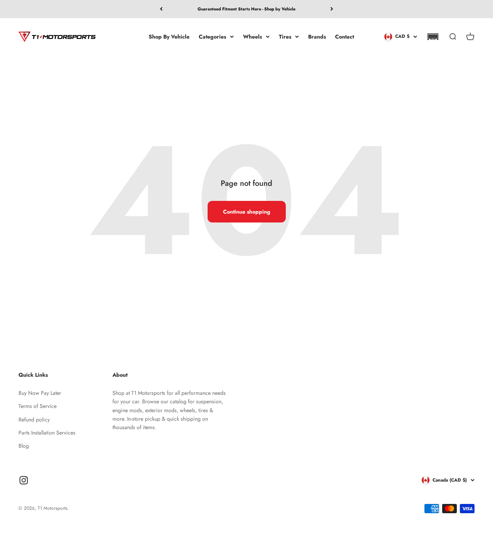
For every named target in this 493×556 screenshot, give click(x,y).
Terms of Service (37, 406)
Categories (212, 36)
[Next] (331, 9)
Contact (344, 36)
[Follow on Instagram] (23, 480)
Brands (317, 36)
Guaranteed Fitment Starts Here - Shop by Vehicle (246, 9)
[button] (432, 36)
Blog (23, 446)
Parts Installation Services (46, 432)
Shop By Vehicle (169, 36)
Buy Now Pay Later (39, 393)
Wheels (252, 36)
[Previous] (161, 9)
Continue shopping (246, 212)
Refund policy (34, 419)
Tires (285, 36)
